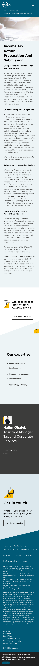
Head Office (8, 634)
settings (22, 659)
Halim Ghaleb (14, 427)
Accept (6, 663)
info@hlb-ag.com (10, 648)
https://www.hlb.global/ (11, 589)
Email (5, 453)
